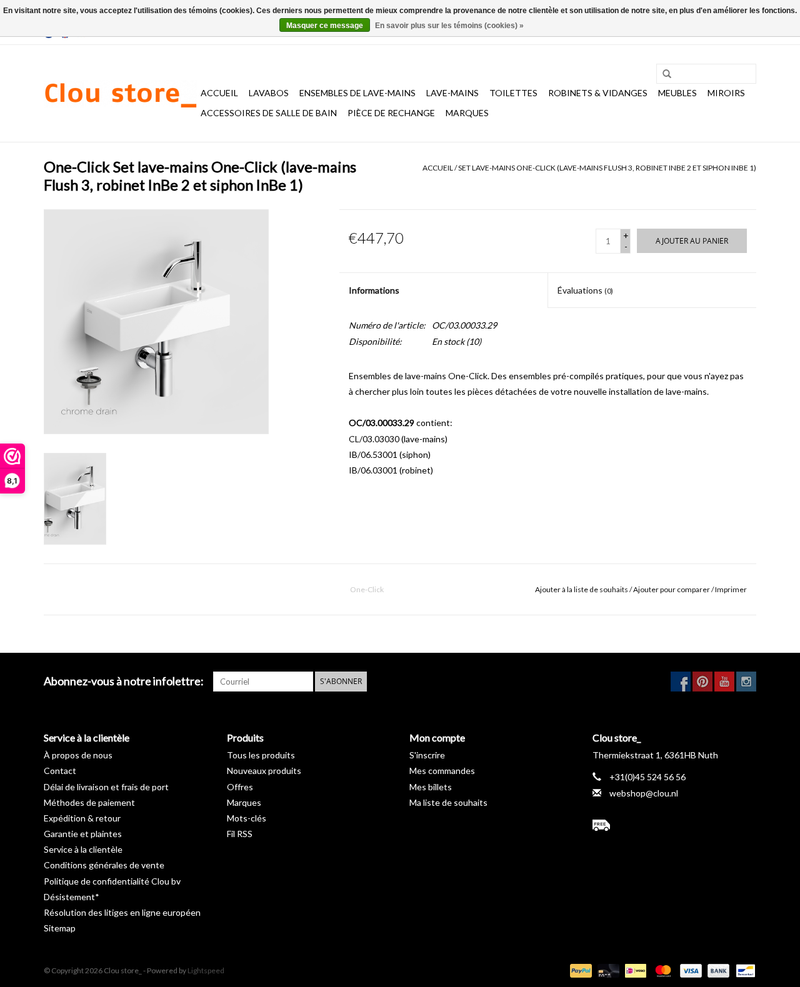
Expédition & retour (82, 818)
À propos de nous (78, 755)
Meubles (677, 92)
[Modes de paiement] (579, 970)
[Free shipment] (674, 825)
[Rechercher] (662, 74)
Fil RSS (239, 833)
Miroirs (726, 92)
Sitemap (60, 928)
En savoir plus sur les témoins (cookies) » (449, 25)
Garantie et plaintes (83, 833)
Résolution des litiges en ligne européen (122, 912)
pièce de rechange (391, 112)
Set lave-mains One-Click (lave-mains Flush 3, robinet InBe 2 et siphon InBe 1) (607, 167)
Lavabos (269, 92)
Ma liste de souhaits (448, 802)
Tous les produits (261, 755)
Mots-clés (246, 818)
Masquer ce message (324, 25)
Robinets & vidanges (598, 92)
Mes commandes (442, 770)
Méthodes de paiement (89, 802)
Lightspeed (206, 970)
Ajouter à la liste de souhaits (581, 589)
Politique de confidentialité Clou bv (112, 881)
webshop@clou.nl (643, 793)
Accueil (219, 92)
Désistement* (71, 896)
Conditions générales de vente (104, 865)
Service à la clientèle (83, 849)
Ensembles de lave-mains (357, 92)
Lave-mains (452, 92)
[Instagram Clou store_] (746, 682)
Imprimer (731, 589)
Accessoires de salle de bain (269, 112)
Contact (60, 770)
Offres (240, 786)
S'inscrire (427, 755)
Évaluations (585, 290)
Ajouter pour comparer (672, 589)
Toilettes (513, 92)
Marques (467, 112)
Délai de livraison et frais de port (106, 786)
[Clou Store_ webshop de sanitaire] (120, 93)
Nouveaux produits (264, 770)
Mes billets (430, 786)
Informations (374, 290)
